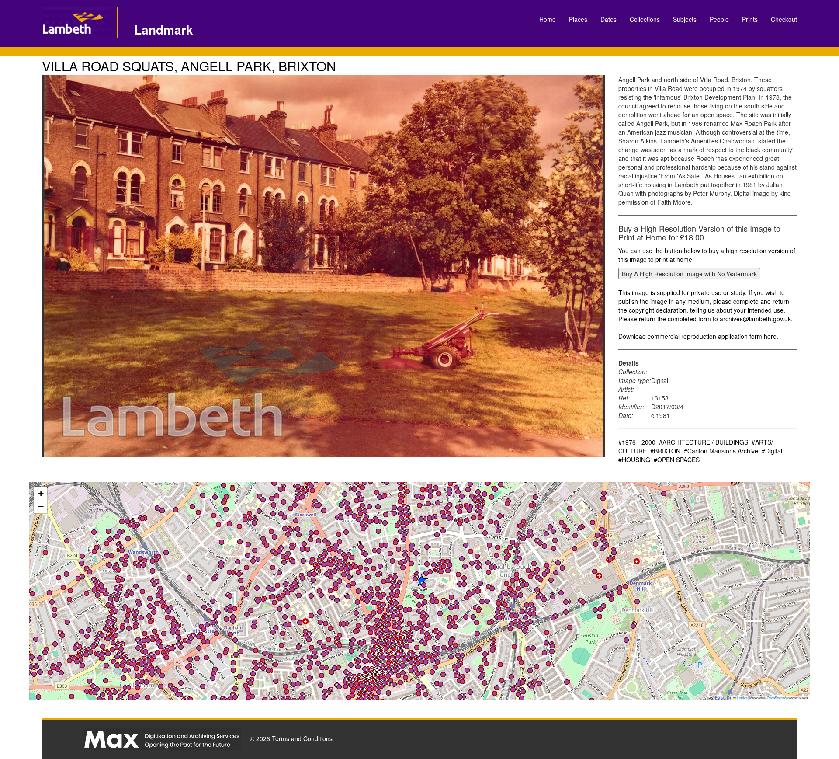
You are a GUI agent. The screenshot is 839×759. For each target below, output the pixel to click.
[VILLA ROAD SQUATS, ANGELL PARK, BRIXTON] (323, 266)
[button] (192, 506)
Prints (750, 19)
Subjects (685, 19)
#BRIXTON (665, 450)
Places (578, 19)
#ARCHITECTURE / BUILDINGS (703, 442)
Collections (645, 19)
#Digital (772, 450)
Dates (608, 19)
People (719, 19)
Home (547, 19)
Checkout (784, 19)
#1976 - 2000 (636, 442)
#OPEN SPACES (677, 459)
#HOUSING (634, 459)
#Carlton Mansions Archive (721, 450)
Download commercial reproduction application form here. (698, 336)
